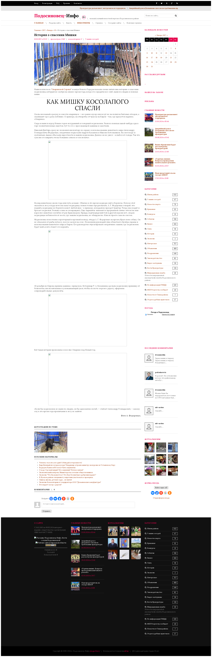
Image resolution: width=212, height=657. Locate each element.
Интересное (152, 244)
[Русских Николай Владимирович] (113, 543)
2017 (43, 30)
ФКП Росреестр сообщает (157, 290)
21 (171, 58)
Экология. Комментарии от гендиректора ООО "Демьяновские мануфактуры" (70, 482)
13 (166, 53)
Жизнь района (152, 195)
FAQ (57, 3)
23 (147, 62)
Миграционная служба (156, 273)
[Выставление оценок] (136, 554)
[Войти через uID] (51, 498)
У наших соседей (92, 39)
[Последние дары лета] (161, 471)
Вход (36, 3)
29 (175, 62)
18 (156, 58)
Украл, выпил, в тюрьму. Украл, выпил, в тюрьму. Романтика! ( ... (164, 359)
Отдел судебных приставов (158, 300)
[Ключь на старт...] (124, 554)
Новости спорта (153, 204)
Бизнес (150, 224)
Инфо (56, 15)
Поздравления (153, 253)
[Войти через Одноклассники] (72, 498)
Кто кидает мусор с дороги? (50, 485)
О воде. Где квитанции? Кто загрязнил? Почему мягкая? (61, 470)
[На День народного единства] (149, 471)
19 (161, 58)
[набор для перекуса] (173, 471)
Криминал (151, 209)
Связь (149, 229)
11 (156, 53)
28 (171, 62)
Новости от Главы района (157, 295)
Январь (50, 30)
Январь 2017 (161, 35)
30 (147, 67)
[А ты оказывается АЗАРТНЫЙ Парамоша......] (113, 531)
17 (152, 58)
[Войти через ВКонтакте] (55, 498)
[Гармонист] (124, 531)
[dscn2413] (136, 531)
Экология (150, 239)
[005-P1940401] (149, 447)
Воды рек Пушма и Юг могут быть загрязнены (57, 468)
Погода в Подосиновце (160, 312)
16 (147, 58)
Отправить (46, 511)
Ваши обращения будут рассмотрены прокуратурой (165, 146)
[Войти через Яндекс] (64, 498)
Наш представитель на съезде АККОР (165, 174)
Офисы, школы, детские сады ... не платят (55, 480)
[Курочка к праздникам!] (173, 459)
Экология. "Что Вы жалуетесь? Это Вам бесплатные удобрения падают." (67, 475)
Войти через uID (161, 488)
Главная (37, 30)
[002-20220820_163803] (173, 447)
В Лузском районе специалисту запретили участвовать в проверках (66, 477)
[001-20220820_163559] (149, 459)
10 (55, 30)
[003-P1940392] (161, 447)
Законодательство (154, 258)
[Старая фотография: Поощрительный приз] (124, 543)
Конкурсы (151, 214)
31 (152, 67)
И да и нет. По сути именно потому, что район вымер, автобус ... (166, 376)
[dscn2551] (113, 554)
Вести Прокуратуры (155, 268)
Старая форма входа (161, 498)
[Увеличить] (50, 442)
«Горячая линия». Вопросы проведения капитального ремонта (165, 161)
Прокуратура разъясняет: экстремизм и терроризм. (91, 8)
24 (152, 62)
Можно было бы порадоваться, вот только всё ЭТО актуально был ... (165, 394)
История (150, 234)
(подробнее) (95, 651)
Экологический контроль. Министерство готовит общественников (66, 472)
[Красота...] (136, 543)
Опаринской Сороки (61, 89)
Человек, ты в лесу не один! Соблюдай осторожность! (60, 463)
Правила (66, 3)
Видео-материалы (154, 263)
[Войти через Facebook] (59, 498)
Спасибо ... (159, 409)
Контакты (78, 3)
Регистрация (47, 3)
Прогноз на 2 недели (168, 314)
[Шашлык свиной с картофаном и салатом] (161, 459)
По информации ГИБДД (156, 285)
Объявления (152, 248)
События (150, 219)
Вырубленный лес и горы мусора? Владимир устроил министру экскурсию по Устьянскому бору (77, 465)
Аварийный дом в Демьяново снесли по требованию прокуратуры (147, 8)
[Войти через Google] (68, 499)
